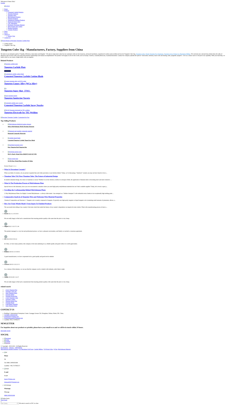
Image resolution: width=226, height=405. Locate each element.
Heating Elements (13, 28)
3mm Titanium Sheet (11, 293)
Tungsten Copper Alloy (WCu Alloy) (20, 83)
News (6, 31)
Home (6, 9)
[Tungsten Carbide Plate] (11, 64)
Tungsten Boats (10, 302)
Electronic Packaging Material (16, 25)
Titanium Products (13, 18)
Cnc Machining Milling (183, 54)
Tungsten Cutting (10, 299)
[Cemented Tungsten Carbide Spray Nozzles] (13, 103)
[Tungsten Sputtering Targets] (10, 95)
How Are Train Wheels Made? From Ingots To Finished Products (27, 204)
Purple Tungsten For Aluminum (154, 54)
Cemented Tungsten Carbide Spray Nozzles (23, 105)
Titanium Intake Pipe (11, 301)
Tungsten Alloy (12, 15)
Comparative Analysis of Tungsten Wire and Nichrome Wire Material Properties (33, 197)
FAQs (6, 33)
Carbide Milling (38, 349)
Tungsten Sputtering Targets (17, 98)
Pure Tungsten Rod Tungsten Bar (17, 147)
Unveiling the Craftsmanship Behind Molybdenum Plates (25, 190)
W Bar (55, 349)
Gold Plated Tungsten (12, 304)
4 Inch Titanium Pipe (11, 290)
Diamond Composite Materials (17, 133)
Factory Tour (11, 36)
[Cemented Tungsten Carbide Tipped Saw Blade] (14, 138)
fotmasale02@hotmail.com (11, 382)
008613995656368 (9, 395)
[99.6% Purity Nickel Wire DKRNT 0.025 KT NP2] (15, 152)
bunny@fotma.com (9, 379)
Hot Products (4, 347)
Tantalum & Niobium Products (16, 20)
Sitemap (11, 347)
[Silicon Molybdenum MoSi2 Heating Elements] (19, 124)
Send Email (4, 400)
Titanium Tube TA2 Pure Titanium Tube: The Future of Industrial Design (31, 176)
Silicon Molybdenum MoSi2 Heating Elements (21, 126)
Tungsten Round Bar (11, 296)
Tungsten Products (13, 14)
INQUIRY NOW (5, 331)
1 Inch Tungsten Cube (12, 298)
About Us (7, 34)
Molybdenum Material (64, 349)
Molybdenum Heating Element (9, 349)
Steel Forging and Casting (15, 26)
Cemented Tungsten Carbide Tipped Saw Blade (21, 140)
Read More (7, 71)
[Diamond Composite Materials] (20, 131)
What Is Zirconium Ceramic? (15, 169)
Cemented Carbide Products (15, 12)
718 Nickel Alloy (48, 349)
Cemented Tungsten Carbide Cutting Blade (23, 76)
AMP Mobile (18, 347)
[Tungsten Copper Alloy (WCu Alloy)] (15, 81)
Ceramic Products (13, 29)
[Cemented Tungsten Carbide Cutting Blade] (14, 74)
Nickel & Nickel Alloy (14, 22)
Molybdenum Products (14, 17)
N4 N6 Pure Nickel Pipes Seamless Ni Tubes (20, 161)
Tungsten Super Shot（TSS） (17, 91)
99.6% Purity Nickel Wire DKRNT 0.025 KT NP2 (22, 154)
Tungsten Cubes (140, 54)
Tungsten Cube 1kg (11, 291)
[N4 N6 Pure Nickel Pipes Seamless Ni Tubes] (13, 158)
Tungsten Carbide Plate (15, 67)
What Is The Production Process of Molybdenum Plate (24, 183)
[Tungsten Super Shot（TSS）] (5, 88)
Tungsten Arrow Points (170, 54)
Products (6, 10)
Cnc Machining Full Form (26, 349)
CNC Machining (12, 23)
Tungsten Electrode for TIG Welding (21, 112)
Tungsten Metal (10, 294)
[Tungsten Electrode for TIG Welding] (17, 110)
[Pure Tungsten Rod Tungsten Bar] (15, 145)
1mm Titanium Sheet (11, 306)
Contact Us (7, 37)
